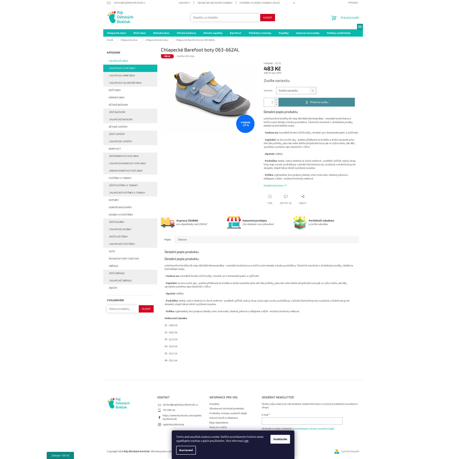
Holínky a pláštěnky (121, 215)
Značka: (185, 56)
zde (246, 441)
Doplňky (114, 200)
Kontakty (184, 3)
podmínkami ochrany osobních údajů (314, 429)
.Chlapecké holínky (120, 229)
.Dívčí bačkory (117, 112)
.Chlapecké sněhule (120, 281)
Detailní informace (273, 185)
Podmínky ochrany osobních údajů (260, 3)
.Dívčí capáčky (117, 134)
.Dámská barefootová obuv (125, 171)
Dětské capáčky (118, 127)
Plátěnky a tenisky (120, 178)
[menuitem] (116, 33)
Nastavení (186, 450)
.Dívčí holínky (116, 222)
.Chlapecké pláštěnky (122, 244)
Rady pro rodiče (218, 427)
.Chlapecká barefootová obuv (127, 163)
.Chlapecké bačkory (121, 119)
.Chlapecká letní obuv (122, 68)
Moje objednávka (218, 423)
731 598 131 (169, 410)
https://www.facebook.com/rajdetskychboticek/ (182, 417)
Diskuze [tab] (182, 239)
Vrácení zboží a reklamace (223, 418)
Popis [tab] (168, 239)
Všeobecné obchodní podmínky (214, 3)
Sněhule (113, 266)
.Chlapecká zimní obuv (122, 75)
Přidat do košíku (319, 102)
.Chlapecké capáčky (120, 141)
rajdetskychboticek (173, 424)
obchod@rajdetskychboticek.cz (180, 405)
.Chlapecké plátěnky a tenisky (127, 193)
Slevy (112, 251)
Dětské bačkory (118, 105)
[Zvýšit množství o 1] (277, 100)
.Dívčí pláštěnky (118, 237)
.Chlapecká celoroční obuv (125, 83)
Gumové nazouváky (120, 207)
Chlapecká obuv (118, 61)
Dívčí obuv (115, 90)
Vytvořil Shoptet (350, 451)
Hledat (267, 17)
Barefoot (115, 149)
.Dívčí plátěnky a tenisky (123, 185)
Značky (113, 288)
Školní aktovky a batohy (124, 259)
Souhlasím (280, 439)
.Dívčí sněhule (117, 273)
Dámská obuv (117, 97)
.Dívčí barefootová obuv (124, 156)
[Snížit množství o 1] (277, 104)
